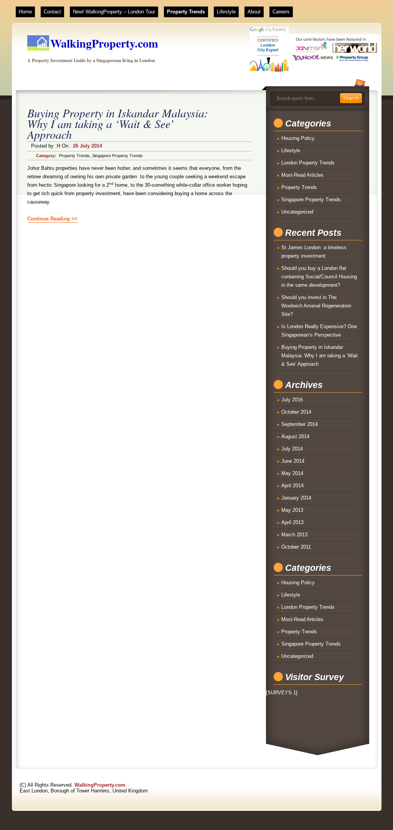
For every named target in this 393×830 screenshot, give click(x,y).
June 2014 (292, 461)
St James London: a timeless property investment (314, 252)
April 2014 (292, 485)
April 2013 (292, 522)
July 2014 (292, 449)
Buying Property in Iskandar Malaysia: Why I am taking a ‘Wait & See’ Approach (117, 123)
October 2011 (296, 547)
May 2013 (292, 510)
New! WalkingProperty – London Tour (114, 12)
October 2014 (296, 412)
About (254, 12)
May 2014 (292, 473)
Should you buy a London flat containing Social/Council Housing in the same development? (319, 276)
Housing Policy (298, 138)
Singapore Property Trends (117, 155)
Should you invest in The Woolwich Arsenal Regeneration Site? (316, 305)
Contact (52, 12)
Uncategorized (297, 212)
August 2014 (295, 436)
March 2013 (294, 534)
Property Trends (186, 12)
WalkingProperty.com (104, 43)
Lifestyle (226, 12)
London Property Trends (308, 163)
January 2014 (296, 498)
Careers (281, 12)
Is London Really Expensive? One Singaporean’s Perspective (319, 331)
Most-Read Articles (302, 175)
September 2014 (299, 424)
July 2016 (292, 400)
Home (25, 12)
